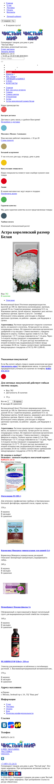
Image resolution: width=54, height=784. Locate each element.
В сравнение (16, 404)
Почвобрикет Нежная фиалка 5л (16, 607)
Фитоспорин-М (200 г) (11, 496)
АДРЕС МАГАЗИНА (10, 749)
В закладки (6, 404)
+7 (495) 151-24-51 (9, 764)
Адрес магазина (8, 49)
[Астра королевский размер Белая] (26, 291)
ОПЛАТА (5, 754)
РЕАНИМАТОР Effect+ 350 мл (15, 661)
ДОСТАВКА (6, 751)
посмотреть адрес (9, 366)
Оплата (9, 709)
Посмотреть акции (9, 193)
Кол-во (4, 401)
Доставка (10, 706)
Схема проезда (7, 140)
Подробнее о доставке (10, 122)
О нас (8, 704)
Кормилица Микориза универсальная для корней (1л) (25, 550)
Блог (8, 711)
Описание (10, 300)
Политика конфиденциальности (20, 713)
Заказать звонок (8, 51)
